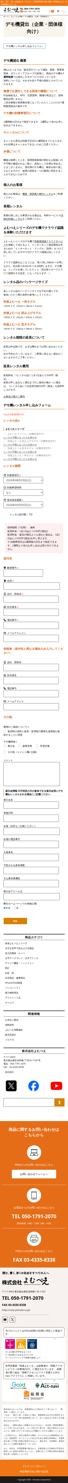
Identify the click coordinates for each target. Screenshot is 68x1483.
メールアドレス (16, 633)
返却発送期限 (15, 499)
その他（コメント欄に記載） (23, 752)
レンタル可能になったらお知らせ (20, 437)
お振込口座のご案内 (14, 396)
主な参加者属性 (11, 878)
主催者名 (8, 852)
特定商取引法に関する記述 (34, 1471)
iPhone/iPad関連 (13, 982)
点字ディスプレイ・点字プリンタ (21, 958)
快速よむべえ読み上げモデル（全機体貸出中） (32, 441)
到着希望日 (14, 475)
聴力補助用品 (11, 992)
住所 (10, 580)
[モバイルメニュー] (57, 11)
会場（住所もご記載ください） (20, 826)
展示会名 (8, 799)
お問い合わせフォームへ (34, 1174)
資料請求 (9, 1024)
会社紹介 (9, 1071)
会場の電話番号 (11, 839)
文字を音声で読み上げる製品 (19, 948)
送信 (15, 921)
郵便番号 (13, 567)
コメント (8, 760)
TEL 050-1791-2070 (30, 8)
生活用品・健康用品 (15, 977)
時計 (7, 967)
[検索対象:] (62, 11)
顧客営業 (27, 745)
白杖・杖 (9, 972)
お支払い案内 (11, 1019)
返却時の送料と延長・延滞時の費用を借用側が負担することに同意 (31, 733)
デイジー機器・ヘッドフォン (19, 963)
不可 (8, 908)
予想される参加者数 (14, 865)
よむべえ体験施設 (14, 1029)
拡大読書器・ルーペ (15, 953)
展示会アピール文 (12, 891)
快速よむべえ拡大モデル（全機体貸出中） (30, 448)
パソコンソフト (13, 987)
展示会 (11, 745)
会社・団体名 (14, 662)
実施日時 (8, 812)
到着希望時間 (14, 487)
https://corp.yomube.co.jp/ (16, 1309)
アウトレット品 (13, 997)
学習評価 (44, 745)
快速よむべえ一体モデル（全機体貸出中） (30, 455)
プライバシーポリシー (34, 1466)
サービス (9, 1002)
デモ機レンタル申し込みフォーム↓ (24, 46)
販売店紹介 (10, 1034)
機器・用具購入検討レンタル (37, 193)
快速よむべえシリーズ (16, 943)
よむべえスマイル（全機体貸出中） (27, 433)
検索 (60, 1102)
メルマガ (9, 1039)
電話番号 (13, 620)
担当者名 (12, 675)
